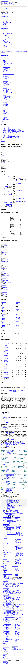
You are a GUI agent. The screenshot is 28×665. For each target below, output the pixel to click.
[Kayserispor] (4, 152)
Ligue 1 (7, 449)
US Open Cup (9, 433)
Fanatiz (7, 577)
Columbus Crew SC (11, 515)
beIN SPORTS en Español (8, 74)
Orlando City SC (10, 508)
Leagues (5, 427)
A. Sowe (25, 198)
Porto (7, 486)
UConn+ (7, 636)
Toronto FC (9, 509)
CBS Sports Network (10, 583)
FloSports (8, 621)
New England (18, 529)
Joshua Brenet (3, 305)
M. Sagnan (18, 183)
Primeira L (5, 661)
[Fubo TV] (3, 51)
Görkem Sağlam (4, 316)
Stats (1, 165)
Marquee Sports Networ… (11, 627)
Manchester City (9, 472)
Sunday (7, 422)
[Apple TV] (13, 51)
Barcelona (8, 477)
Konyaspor (6, 374)
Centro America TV (10, 617)
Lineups (2, 166)
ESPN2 (7, 584)
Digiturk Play (11, 390)
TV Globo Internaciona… (11, 601)
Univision (8, 605)
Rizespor (2, 151)
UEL (4, 648)
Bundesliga (8, 447)
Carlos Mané (3, 322)
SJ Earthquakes (19, 549)
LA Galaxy (9, 530)
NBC (7, 582)
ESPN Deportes (9, 586)
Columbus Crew (19, 544)
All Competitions (6, 462)
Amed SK (6, 358)
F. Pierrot (18, 195)
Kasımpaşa (6, 355)
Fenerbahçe (8, 491)
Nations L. (5, 649)
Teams (4, 464)
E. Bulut (18, 190)
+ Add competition (7, 31)
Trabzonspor (6, 348)
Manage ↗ (5, 16)
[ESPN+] (3, 52)
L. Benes (2, 155)
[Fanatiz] (25, 51)
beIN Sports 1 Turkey (18, 390)
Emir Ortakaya (18, 315)
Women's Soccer (18, 621)
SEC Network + (9, 634)
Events (2, 163)
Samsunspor (6, 347)
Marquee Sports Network (8, 107)
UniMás (7, 606)
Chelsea (7, 470)
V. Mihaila (18, 178)
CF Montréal (9, 514)
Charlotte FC (9, 503)
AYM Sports (8, 611)
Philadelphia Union (11, 513)
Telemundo (8, 600)
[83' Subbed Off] (3, 271)
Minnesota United (20, 556)
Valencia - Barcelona (19, 609)
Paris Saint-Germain (10, 490)
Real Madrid (8, 478)
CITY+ (7, 618)
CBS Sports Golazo (10, 615)
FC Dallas (9, 522)
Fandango (8, 620)
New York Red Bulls (11, 507)
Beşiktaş (5, 364)
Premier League (9, 444)
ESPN (7, 580)
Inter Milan (8, 482)
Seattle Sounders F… (11, 531)
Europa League (9, 440)
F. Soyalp (10, 188)
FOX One (8, 622)
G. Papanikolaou (19, 196)
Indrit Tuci (3, 327)
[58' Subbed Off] (4, 264)
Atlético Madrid (9, 479)
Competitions (3, 28)
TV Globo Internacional (8, 82)
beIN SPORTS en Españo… (12, 593)
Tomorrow (8, 419)
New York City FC (10, 506)
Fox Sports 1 (8, 587)
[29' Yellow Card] (4, 247)
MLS (4, 652)
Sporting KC (18, 563)
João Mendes (4, 313)
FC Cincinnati (9, 504)
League (3, 11)
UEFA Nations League (8, 44)
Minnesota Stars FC (11, 528)
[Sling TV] (8, 51)
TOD (18, 391)
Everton (7, 476)
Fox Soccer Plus (9, 585)
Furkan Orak (17, 310)
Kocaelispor (6, 362)
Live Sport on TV (18, 639)
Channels (5, 538)
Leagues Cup (8, 458)
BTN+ (7, 614)
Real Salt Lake (10, 525)
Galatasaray (6, 345)
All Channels (6, 641)
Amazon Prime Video (10, 608)
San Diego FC (10, 529)
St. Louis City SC (10, 523)
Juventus (7, 481)
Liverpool (8, 471)
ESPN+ (7, 589)
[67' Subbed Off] (5, 273)
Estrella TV (8, 619)
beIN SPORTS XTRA (10, 612)
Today (7, 418)
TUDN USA (8, 596)
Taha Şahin (17, 312)
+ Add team (5, 19)
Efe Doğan (18, 302)
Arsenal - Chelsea (19, 610)
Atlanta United (19, 539)
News (4, 643)
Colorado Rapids (10, 524)
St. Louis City (18, 552)
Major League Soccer (10, 432)
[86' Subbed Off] (5, 259)
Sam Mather (3, 308)
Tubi (7, 635)
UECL (4, 650)
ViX (6, 638)
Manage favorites (5, 13)
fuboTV (7, 594)
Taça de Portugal (9, 451)
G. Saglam (5, 202)
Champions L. (6, 647)
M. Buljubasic (19, 201)
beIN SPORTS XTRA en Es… (9, 93)
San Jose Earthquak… (11, 521)
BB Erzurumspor (6, 376)
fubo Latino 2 (8, 625)
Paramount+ (8, 592)
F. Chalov (3, 153)
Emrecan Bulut (17, 326)
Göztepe (5, 368)
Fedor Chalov (3, 324)
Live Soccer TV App (19, 622)
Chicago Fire (9, 501)
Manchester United (10, 474)
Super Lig (3, 141)
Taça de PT (5, 662)
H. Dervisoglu (19, 198)
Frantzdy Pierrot (17, 320)
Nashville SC (9, 499)
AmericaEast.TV (9, 610)
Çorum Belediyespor (6, 370)
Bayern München (9, 488)
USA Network (9, 597)
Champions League (10, 439)
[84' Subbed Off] (5, 275)
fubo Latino (8, 624)
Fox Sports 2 (8, 590)
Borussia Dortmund (10, 489)
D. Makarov (9, 191)
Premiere (7, 632)
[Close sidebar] (1, 139)
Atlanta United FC (11, 511)
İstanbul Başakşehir (6, 361)
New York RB (19, 534)
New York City (19, 533)
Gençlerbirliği (6, 343)
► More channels (4, 121)
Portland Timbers (10, 527)
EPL (4, 655)
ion (6, 626)
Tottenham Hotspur (10, 475)
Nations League (9, 442)
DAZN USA (8, 598)
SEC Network (9, 633)
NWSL (7, 434)
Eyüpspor (6, 372)
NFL (19, 640)
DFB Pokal (8, 452)
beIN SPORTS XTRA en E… (12, 613)
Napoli (7, 484)
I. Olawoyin (23, 199)
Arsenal (7, 469)
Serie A (7, 446)
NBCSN (7, 599)
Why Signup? (20, 494)
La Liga (7, 445)
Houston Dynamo (10, 518)
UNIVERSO (8, 603)
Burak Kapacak (4, 319)
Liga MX (8, 459)
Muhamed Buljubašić (18, 318)
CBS (7, 579)
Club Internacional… (11, 500)
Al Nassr (7, 492)
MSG (7, 629)
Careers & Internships (19, 628)
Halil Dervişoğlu (18, 323)
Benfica (7, 485)
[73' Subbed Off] (4, 261)
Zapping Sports (9, 639)
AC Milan (8, 483)
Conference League (10, 443)
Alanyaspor (6, 353)
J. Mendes (5, 188)
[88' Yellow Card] (5, 268)
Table (2, 167)
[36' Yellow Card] (4, 280)
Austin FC (9, 532)
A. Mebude (23, 190)
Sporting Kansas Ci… (11, 534)
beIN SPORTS (9, 578)
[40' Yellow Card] (4, 289)
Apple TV (8, 591)
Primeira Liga (8, 450)
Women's (5, 644)
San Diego (18, 558)
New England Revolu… (12, 502)
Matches (5, 413)
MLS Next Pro (9, 628)
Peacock (7, 607)
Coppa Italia (8, 453)
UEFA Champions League (8, 38)
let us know (11, 408)
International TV (4, 168)
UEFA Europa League (7, 42)
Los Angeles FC (10, 520)
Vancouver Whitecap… (11, 517)
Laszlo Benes (3, 311)
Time (8, 11)
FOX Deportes (9, 604)
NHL (21, 640)
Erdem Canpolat (17, 304)
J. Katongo (9, 176)
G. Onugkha (9, 194)
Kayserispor (3, 149)
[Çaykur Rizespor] (3, 162)
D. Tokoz (10, 202)
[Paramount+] (19, 51)
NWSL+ (7, 631)
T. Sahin (18, 199)
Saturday (7, 420)
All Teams (5, 536)
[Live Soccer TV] (4, 1)
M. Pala (24, 201)
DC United (9, 510)
